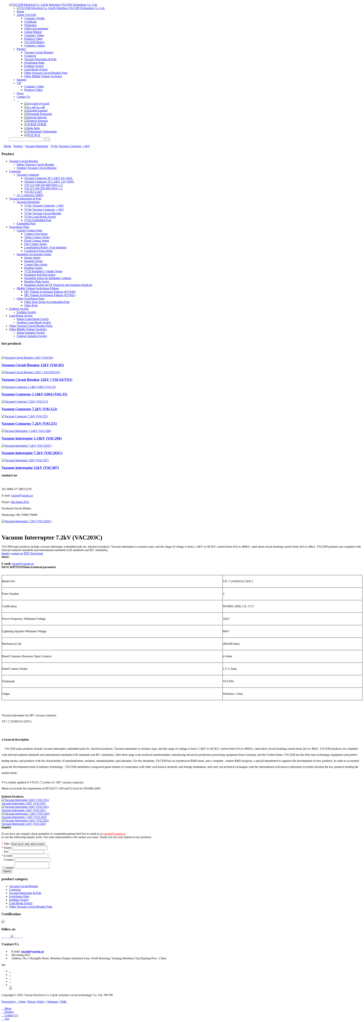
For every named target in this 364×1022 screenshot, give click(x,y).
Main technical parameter (39, 567)
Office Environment (36, 28)
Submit (7, 871)
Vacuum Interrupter (36, 146)
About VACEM (26, 14)
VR (19, 83)
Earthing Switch (34, 66)
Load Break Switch (36, 69)
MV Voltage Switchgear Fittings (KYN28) (49, 291)
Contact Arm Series (36, 233)
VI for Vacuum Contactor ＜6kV (44, 205)
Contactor (30, 55)
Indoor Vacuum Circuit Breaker (35, 164)
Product (21, 49)
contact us (17, 553)
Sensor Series (32, 257)
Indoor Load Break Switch (33, 319)
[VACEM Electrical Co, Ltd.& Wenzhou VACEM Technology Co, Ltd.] (53, 4)
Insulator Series (33, 261)
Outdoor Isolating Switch (32, 336)
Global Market (33, 32)
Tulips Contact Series (37, 237)
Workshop (30, 25)
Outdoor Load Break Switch (34, 322)
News (20, 93)
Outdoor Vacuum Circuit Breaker (36, 167)
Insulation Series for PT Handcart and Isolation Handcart (58, 285)
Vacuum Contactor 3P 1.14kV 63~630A (48, 178)
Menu (7, 1008)
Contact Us (23, 96)
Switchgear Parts (34, 62)
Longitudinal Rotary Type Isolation (45, 247)
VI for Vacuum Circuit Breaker (42, 213)
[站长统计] (108, 995)
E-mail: (7, 855)
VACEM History (34, 42)
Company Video (34, 35)
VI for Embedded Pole (37, 220)
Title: (6, 843)
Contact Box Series (35, 264)
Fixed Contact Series (36, 240)
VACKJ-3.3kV (33, 191)
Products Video (33, 38)
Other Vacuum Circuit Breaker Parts (45, 72)
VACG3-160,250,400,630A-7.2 (43, 185)
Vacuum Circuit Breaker (38, 52)
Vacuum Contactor (28, 174)
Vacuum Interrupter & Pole (40, 59)
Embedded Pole (26, 223)
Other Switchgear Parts (30, 298)
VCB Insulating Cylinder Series (43, 271)
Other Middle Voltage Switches (43, 76)
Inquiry (6, 553)
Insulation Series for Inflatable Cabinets (47, 278)
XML (63, 1001)
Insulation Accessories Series (34, 254)
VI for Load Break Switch (40, 216)
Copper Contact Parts (29, 230)
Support (21, 79)
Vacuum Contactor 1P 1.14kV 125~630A (49, 181)
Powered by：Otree (14, 1001)
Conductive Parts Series (38, 250)
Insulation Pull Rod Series (39, 274)
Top (5, 1018)
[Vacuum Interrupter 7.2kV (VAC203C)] (27, 521)
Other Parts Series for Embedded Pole (47, 302)
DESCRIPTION (12, 567)
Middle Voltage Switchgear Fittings (38, 288)
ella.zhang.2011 (20, 502)
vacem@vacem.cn (22, 495)
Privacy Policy (36, 1001)
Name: (7, 847)
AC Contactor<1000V (30, 195)
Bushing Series (33, 267)
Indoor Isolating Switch (31, 332)
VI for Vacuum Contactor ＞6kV (70, 146)
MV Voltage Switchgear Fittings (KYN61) (49, 295)
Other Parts (31, 305)
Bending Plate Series (36, 281)
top (3, 964)
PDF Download (33, 553)
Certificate (30, 21)
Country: (8, 859)
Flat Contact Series (35, 244)
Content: (8, 867)
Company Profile (34, 18)
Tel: (5, 851)
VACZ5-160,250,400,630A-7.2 (43, 188)
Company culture (34, 45)
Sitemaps (52, 1001)
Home (20, 11)
